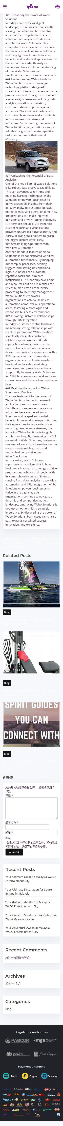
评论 (9, 795)
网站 (8, 837)
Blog (7, 612)
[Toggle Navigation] (5, 6)
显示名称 (11, 822)
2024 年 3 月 (13, 983)
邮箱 (9, 832)
